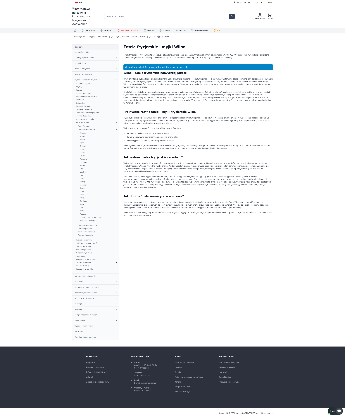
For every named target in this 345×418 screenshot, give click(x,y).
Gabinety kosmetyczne (229, 362)
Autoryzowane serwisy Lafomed (189, 377)
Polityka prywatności (95, 367)
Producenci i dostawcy (229, 382)
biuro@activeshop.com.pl (145, 383)
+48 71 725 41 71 (244, 2)
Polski (81, 2)
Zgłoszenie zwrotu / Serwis (98, 382)
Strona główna (80, 36)
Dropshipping (225, 377)
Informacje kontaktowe (96, 372)
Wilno (166, 36)
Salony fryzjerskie (227, 367)
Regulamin (90, 362)
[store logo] (83, 16)
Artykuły (90, 377)
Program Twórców (183, 387)
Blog (270, 2)
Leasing (178, 367)
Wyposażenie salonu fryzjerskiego (104, 36)
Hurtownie (223, 372)
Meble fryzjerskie (129, 36)
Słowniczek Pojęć (182, 391)
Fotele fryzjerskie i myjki (150, 36)
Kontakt (260, 2)
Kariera (178, 382)
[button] (335, 411)
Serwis (178, 372)
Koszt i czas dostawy (184, 362)
